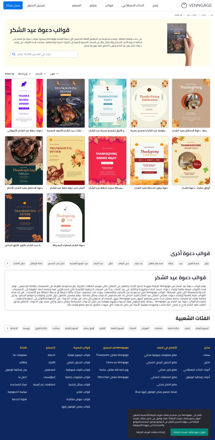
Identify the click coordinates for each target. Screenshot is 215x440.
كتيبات (187, 328)
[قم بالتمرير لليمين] (7, 263)
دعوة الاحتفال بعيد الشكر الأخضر (25, 188)
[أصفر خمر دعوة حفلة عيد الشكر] (66, 160)
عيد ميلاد (138, 263)
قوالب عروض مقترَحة (78, 399)
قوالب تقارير (83, 391)
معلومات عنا (20, 354)
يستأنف (56, 328)
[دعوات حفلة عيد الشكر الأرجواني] (24, 103)
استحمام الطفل (155, 263)
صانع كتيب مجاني (167, 369)
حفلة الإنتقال (36, 263)
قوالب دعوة (192, 15)
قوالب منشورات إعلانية (77, 376)
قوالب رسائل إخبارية (79, 384)
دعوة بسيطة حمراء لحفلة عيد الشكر (107, 188)
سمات (206, 354)
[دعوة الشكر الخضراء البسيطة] (66, 218)
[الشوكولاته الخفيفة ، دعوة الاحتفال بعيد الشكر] (191, 103)
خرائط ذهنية (173, 328)
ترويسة (26, 328)
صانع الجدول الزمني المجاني (161, 362)
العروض (145, 328)
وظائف (23, 362)
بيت (211, 15)
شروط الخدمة (19, 399)
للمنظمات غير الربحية (44, 384)
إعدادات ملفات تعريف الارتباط (151, 432)
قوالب (109, 5)
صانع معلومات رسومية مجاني (160, 354)
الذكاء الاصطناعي (132, 5)
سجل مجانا (13, 5)
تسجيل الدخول (36, 5)
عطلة (170, 263)
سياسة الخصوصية (17, 391)
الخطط (51, 354)
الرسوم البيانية (202, 328)
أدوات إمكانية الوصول (198, 376)
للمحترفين (49, 369)
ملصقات (158, 328)
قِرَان (206, 263)
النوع (52, 74)
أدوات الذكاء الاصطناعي (196, 369)
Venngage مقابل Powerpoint (112, 354)
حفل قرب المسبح (56, 263)
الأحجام (39, 74)
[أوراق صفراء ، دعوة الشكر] (191, 160)
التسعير (76, 5)
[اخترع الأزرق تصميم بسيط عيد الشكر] (107, 103)
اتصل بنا (22, 376)
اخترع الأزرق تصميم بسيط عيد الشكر (107, 130)
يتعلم (93, 5)
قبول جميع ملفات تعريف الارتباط (189, 432)
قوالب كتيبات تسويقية (78, 369)
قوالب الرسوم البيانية (79, 354)
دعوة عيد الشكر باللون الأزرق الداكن (24, 245)
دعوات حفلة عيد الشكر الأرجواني (25, 130)
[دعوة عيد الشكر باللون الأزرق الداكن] (24, 218)
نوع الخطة (23, 74)
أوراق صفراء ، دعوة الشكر (196, 188)
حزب (181, 263)
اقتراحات (14, 328)
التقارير (102, 328)
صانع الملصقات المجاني (164, 376)
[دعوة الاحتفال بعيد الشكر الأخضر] (24, 160)
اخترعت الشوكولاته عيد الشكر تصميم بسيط (149, 130)
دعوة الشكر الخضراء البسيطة (69, 245)
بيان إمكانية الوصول (16, 369)
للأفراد (51, 362)
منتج (155, 5)
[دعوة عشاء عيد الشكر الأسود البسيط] (66, 103)
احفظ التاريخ (193, 263)
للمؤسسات (49, 376)
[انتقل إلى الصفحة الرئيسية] (196, 5)
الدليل (207, 362)
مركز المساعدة (18, 384)
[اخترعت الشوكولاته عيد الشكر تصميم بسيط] (149, 103)
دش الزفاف (123, 263)
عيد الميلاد (98, 263)
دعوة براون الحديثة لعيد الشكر (151, 188)
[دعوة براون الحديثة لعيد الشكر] (149, 160)
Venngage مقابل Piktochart (113, 376)
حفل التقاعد (19, 263)
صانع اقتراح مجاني (167, 384)
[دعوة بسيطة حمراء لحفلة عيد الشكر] (107, 160)
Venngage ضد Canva (117, 362)
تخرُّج (111, 263)
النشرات (132, 328)
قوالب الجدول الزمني (78, 362)
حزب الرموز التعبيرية (79, 263)
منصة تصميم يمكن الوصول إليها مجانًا (156, 391)
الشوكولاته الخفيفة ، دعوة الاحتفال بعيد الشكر (191, 130)
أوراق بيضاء (88, 328)
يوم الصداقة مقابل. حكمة (114, 369)
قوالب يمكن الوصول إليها (76, 406)
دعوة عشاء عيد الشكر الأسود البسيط (66, 130)
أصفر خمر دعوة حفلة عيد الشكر (67, 188)
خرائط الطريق (41, 328)
